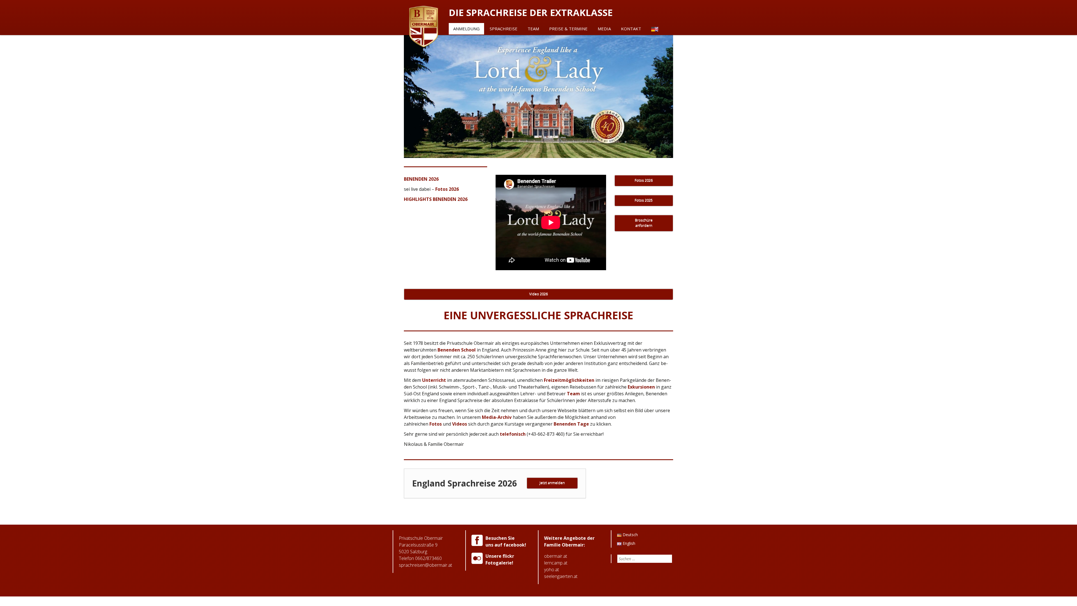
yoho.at (551, 569)
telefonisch (512, 434)
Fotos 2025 (644, 200)
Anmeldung (466, 28)
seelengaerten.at (560, 576)
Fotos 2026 (447, 189)
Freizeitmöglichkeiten (569, 380)
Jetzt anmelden (552, 482)
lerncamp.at (555, 563)
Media (604, 28)
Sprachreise (503, 28)
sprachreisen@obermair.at (425, 565)
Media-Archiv (497, 417)
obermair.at (555, 556)
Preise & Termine (568, 28)
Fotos (435, 424)
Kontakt (631, 28)
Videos (459, 424)
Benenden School (457, 350)
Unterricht (434, 380)
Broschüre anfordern (644, 223)
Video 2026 (538, 293)
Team (533, 28)
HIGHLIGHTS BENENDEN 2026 (436, 199)
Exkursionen (641, 387)
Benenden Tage (571, 424)
